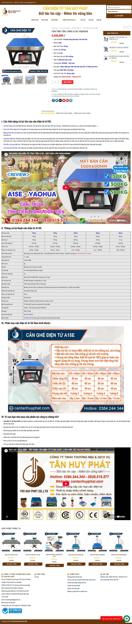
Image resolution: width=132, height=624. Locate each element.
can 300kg (75, 94)
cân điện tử (50, 421)
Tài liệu (90, 20)
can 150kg (64, 94)
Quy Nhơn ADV (23, 621)
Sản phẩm (54, 20)
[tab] (48, 113)
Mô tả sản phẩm (48, 113)
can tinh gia (70, 96)
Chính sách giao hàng (81, 113)
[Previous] (5, 50)
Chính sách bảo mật (73, 588)
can (55, 94)
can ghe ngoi (56, 96)
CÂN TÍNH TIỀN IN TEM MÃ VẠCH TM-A (54, 555)
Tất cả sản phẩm (65, 28)
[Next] (45, 50)
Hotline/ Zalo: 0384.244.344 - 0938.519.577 (113, 577)
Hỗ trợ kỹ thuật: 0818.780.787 (109, 580)
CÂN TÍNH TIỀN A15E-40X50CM (118, 555)
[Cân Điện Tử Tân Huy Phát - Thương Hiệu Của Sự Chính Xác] (11, 11)
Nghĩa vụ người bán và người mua (77, 591)
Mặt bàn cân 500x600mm (90, 28)
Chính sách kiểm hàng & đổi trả (76, 583)
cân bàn (86, 94)
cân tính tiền (76, 96)
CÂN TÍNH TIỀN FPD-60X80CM (97, 555)
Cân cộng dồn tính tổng (10, 148)
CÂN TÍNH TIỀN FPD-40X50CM (75, 555)
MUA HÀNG (67, 82)
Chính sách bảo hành (64, 113)
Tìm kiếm (119, 16)
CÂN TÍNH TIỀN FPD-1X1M (11, 555)
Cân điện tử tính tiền (62, 89)
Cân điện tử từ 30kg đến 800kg (74, 89)
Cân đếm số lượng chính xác (11, 144)
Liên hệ (99, 20)
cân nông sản (63, 96)
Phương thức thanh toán (74, 577)
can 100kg (58, 94)
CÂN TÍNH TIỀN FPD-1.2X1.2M (32, 555)
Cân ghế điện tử (76, 28)
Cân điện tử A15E (28, 318)
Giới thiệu (44, 20)
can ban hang (92, 94)
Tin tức (82, 20)
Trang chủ (34, 20)
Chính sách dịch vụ (69, 20)
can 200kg (70, 94)
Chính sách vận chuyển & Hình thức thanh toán (81, 580)
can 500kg (81, 94)
